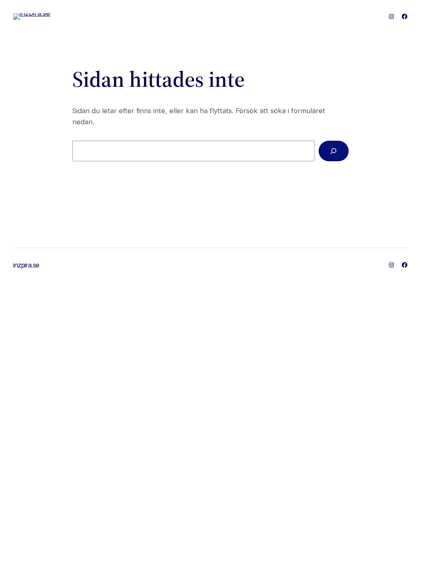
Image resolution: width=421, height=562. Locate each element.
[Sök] (334, 151)
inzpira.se (26, 265)
